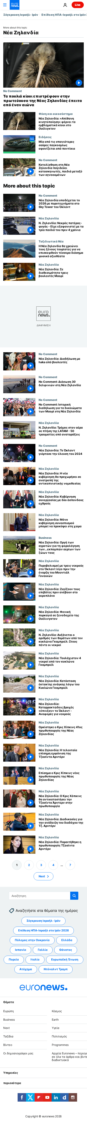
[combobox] (43, 896)
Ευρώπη (8, 1011)
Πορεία (14, 959)
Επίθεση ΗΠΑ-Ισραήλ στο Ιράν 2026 (43, 930)
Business (45, 537)
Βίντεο (7, 1044)
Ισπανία (20, 949)
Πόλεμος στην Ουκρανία (32, 940)
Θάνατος (65, 949)
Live (78, 4)
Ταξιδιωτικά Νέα (51, 241)
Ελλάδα (66, 940)
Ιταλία (35, 959)
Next (42, 876)
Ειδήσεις (45, 136)
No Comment (12, 90)
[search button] (74, 896)
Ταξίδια (8, 1036)
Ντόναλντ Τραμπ (56, 969)
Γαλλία (43, 949)
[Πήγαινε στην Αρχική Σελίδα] (14, 5)
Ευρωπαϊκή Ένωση (64, 959)
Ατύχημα (25, 969)
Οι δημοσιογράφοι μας (18, 1053)
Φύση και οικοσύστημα (56, 113)
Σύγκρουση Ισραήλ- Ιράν (20, 14)
